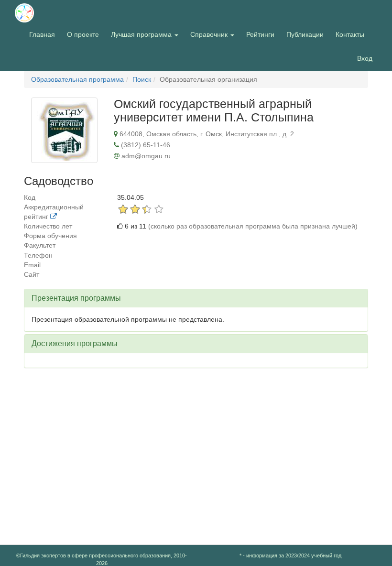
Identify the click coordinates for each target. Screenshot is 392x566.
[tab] (196, 298)
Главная (42, 34)
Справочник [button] (209, 34)
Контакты (350, 34)
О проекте (85, 34)
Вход (364, 58)
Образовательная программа (77, 79)
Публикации (305, 34)
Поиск (141, 79)
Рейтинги (260, 34)
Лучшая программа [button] (142, 34)
